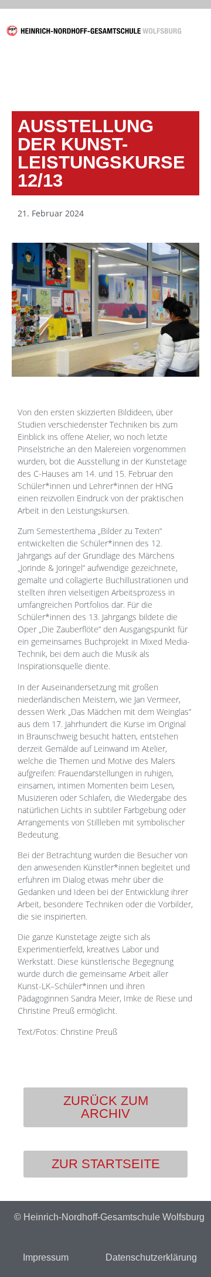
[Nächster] (151, 76)
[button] (199, 33)
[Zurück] (60, 76)
